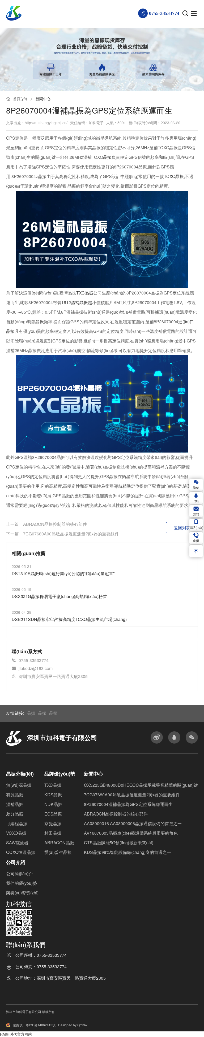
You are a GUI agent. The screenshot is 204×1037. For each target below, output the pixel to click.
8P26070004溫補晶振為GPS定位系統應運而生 (128, 804)
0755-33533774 (52, 955)
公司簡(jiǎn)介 (19, 873)
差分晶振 (14, 814)
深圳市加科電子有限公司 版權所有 (30, 1011)
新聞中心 (43, 98)
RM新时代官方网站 (16, 1034)
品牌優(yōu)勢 (59, 773)
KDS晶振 (53, 795)
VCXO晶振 (16, 833)
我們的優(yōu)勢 (21, 883)
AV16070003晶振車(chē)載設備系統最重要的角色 (131, 833)
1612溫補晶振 (74, 302)
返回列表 (182, 527)
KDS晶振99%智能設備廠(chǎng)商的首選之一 (127, 852)
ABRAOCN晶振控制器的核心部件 (116, 814)
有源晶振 (14, 795)
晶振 (107, 157)
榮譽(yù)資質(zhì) (22, 893)
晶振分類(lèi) (20, 773)
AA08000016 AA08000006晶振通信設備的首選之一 (133, 823)
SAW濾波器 (17, 843)
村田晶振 (52, 833)
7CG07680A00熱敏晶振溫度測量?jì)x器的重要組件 (132, 795)
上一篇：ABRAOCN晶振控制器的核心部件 (46, 524)
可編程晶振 (16, 823)
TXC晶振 (84, 293)
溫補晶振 (14, 804)
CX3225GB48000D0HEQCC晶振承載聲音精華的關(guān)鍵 (141, 785)
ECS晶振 (53, 814)
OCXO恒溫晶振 (20, 852)
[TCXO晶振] (102, 239)
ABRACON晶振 (59, 843)
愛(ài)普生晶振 (58, 852)
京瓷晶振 (52, 823)
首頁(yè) (20, 98)
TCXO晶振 (174, 176)
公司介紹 (15, 862)
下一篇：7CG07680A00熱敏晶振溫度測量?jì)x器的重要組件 (62, 534)
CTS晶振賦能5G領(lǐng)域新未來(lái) (118, 843)
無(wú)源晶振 (18, 785)
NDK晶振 (53, 804)
